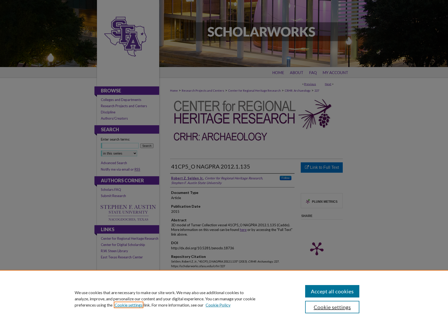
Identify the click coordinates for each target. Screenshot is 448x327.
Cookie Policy (218, 304)
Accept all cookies (332, 291)
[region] (224, 298)
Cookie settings (129, 304)
